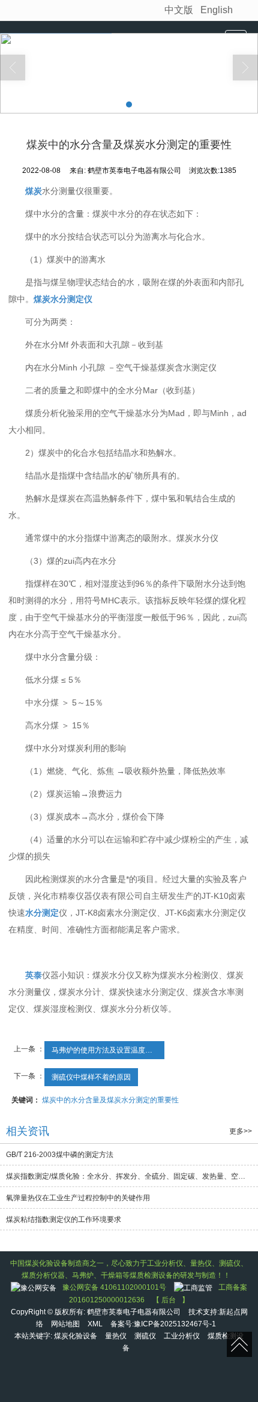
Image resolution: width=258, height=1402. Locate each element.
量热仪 (116, 1336)
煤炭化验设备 (75, 1336)
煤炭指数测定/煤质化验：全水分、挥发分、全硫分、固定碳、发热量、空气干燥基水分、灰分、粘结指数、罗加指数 (132, 1176)
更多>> (240, 1131)
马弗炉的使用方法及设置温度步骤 (106, 1050)
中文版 (178, 10)
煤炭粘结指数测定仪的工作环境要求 (63, 1219)
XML (95, 1324)
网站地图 (65, 1324)
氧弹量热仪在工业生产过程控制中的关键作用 (78, 1198)
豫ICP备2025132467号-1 (175, 1324)
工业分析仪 (182, 1336)
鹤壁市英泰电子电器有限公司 (134, 1312)
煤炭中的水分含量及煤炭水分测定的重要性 (110, 1100)
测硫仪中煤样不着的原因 (91, 1077)
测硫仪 (145, 1336)
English (216, 10)
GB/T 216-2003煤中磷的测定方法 (59, 1154)
